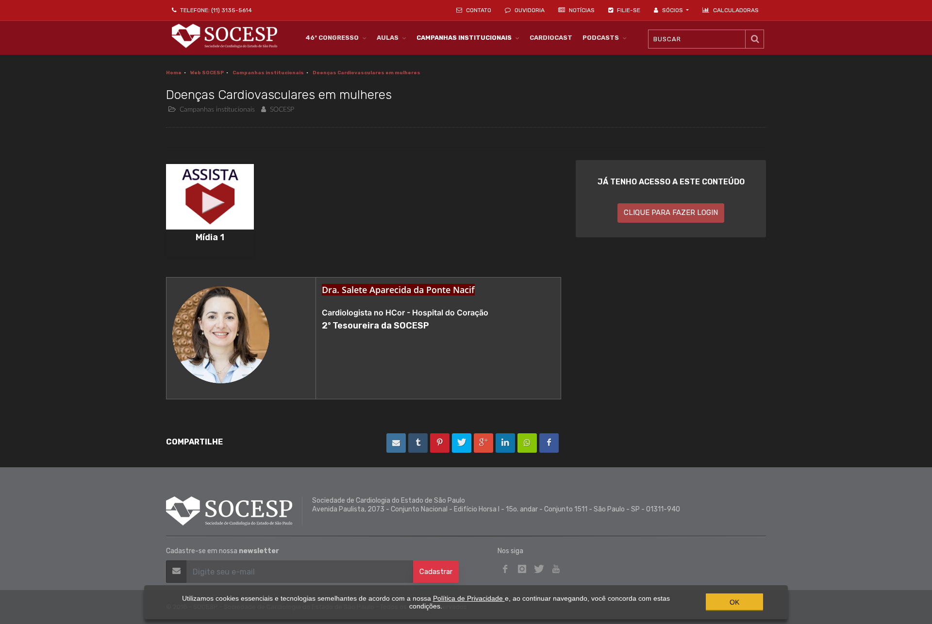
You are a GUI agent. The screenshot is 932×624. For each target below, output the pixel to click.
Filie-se (628, 10)
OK (734, 602)
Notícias (581, 10)
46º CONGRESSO (332, 37)
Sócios (672, 10)
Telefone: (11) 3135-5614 (215, 10)
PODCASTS (600, 37)
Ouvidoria (529, 10)
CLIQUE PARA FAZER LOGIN (671, 212)
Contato (478, 10)
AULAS (388, 37)
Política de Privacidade (469, 598)
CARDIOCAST (551, 37)
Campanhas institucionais (268, 73)
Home (174, 73)
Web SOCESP (207, 73)
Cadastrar (435, 571)
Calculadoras (736, 10)
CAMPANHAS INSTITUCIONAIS (464, 37)
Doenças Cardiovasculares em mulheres (366, 73)
